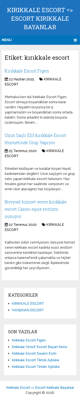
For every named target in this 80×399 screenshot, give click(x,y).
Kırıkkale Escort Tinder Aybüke (36, 367)
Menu (7, 40)
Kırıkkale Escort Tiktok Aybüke (35, 360)
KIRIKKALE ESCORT (28, 304)
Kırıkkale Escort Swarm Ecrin (34, 353)
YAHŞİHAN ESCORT (28, 310)
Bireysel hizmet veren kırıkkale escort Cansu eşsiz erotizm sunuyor (36, 209)
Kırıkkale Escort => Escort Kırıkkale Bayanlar (40, 18)
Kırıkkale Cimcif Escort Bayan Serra (39, 347)
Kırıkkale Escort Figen (27, 71)
